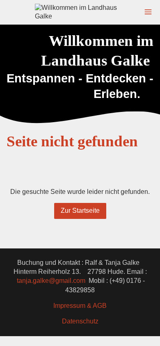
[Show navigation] (148, 12)
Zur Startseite (80, 210)
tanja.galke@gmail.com (51, 280)
